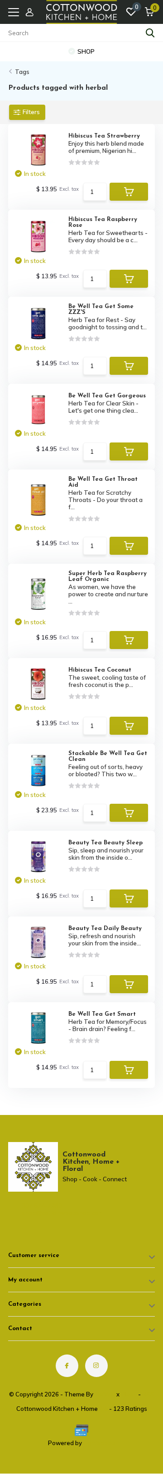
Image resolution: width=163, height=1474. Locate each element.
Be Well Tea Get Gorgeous (107, 396)
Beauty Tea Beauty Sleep (105, 843)
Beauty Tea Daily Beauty (105, 928)
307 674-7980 (42, 1205)
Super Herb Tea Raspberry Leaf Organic (107, 576)
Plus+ (129, 1394)
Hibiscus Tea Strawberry (104, 136)
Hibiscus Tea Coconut (99, 670)
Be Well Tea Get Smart (102, 1014)
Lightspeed (99, 1442)
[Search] (150, 32)
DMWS (105, 1394)
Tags (22, 71)
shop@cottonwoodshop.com (46, 1212)
